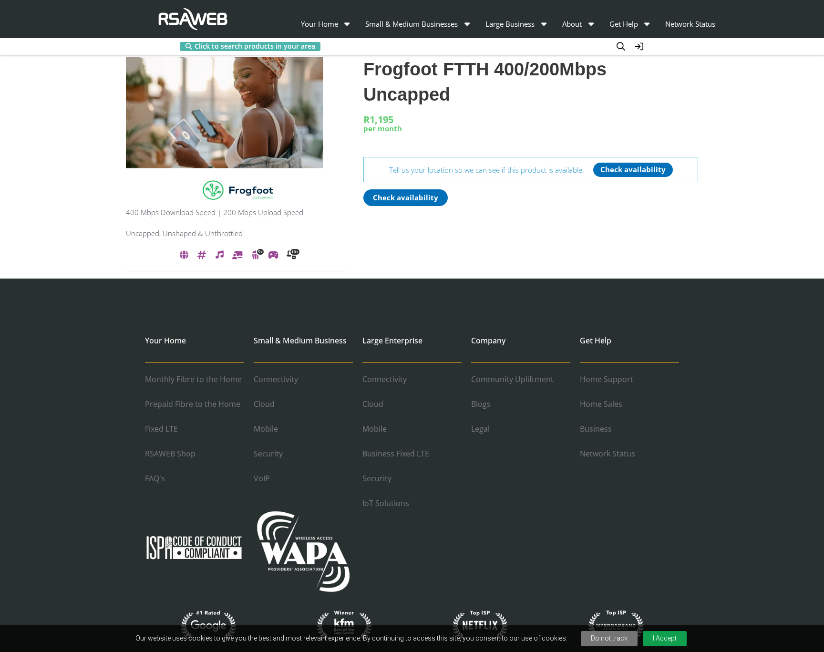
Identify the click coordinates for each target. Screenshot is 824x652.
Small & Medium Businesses (411, 24)
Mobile (266, 429)
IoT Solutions (385, 503)
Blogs (481, 404)
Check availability (633, 169)
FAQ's (155, 478)
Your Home (319, 24)
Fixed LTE (161, 429)
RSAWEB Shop (170, 453)
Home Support (606, 379)
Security (268, 453)
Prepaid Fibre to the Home (192, 404)
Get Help (623, 24)
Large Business (510, 24)
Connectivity (276, 379)
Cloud (264, 404)
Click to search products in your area (255, 46)
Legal (480, 429)
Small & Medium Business (300, 340)
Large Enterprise (392, 340)
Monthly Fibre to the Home (193, 379)
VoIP (262, 478)
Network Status (690, 24)
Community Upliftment (512, 379)
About (572, 24)
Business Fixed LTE (395, 453)
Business (596, 429)
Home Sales (601, 404)
